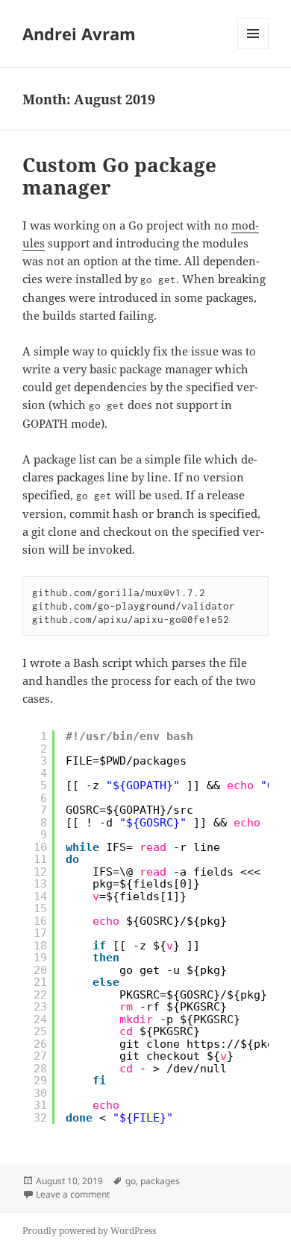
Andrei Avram (79, 33)
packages (160, 1180)
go (130, 1180)
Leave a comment (73, 1194)
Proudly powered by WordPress (89, 1230)
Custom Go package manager (119, 175)
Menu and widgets (253, 48)
